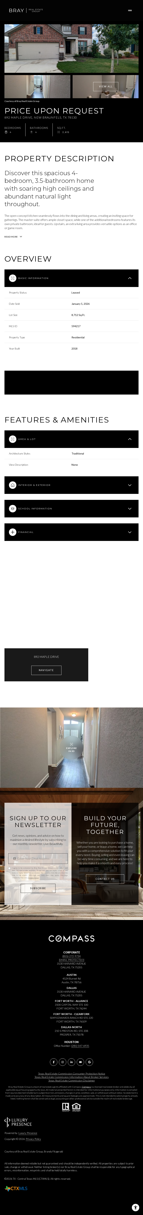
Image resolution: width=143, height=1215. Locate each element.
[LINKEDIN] (71, 1062)
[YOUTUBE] (80, 1062)
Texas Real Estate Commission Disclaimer (71, 1080)
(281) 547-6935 (80, 1045)
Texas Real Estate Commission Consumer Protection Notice (71, 1073)
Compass (86, 1086)
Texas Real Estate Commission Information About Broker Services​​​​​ (71, 1077)
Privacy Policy (33, 877)
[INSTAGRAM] (62, 1062)
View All (106, 86)
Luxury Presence (27, 1133)
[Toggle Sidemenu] (130, 10)
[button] (105, 879)
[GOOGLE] (89, 1062)
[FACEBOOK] (53, 1062)
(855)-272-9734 (71, 956)
